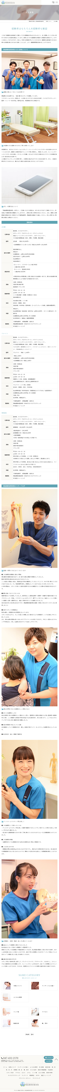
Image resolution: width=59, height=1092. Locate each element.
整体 (32, 1034)
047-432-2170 (10, 1058)
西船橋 (27, 1034)
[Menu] (56, 2)
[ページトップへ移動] (56, 1059)
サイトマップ (36, 1078)
